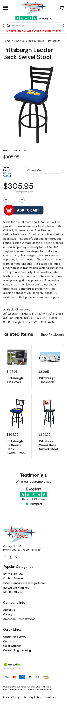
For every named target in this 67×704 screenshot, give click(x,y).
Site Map (50, 697)
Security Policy (32, 697)
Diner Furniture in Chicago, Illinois (24, 583)
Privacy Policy (11, 697)
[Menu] (5, 8)
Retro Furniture (13, 574)
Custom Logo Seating (17, 650)
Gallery (7, 614)
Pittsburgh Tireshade (47, 380)
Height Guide (7, 175)
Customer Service (15, 636)
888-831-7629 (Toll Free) (26, 549)
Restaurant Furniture (16, 587)
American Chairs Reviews (19, 619)
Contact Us (10, 641)
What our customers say (33, 482)
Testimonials (33, 475)
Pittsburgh (54, 41)
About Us (9, 610)
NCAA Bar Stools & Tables (29, 41)
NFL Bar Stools (12, 592)
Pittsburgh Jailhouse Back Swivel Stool (16, 447)
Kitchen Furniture (14, 578)
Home (7, 41)
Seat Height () (7, 171)
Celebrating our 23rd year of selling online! (33, 30)
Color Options (12, 645)
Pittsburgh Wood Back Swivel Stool (48, 445)
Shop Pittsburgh (52, 335)
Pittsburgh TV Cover (15, 380)
